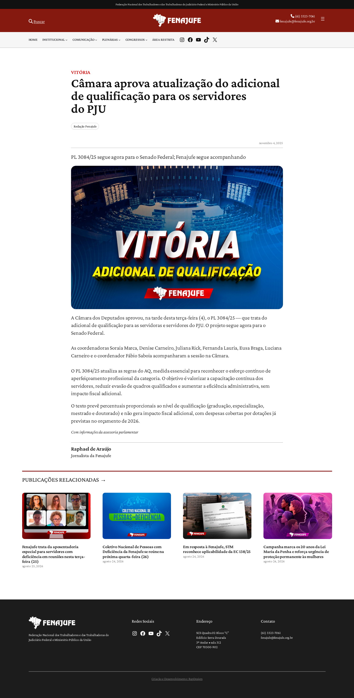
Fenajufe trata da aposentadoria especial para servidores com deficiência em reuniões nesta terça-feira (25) (53, 554)
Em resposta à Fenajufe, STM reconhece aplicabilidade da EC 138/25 (217, 549)
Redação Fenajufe (85, 126)
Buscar (39, 21)
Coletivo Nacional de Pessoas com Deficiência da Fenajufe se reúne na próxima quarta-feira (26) (133, 551)
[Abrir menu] (323, 19)
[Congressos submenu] (146, 40)
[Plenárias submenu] (119, 40)
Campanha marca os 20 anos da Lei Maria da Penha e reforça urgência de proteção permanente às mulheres (296, 551)
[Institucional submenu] (66, 40)
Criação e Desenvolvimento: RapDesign (176, 679)
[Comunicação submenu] (96, 40)
